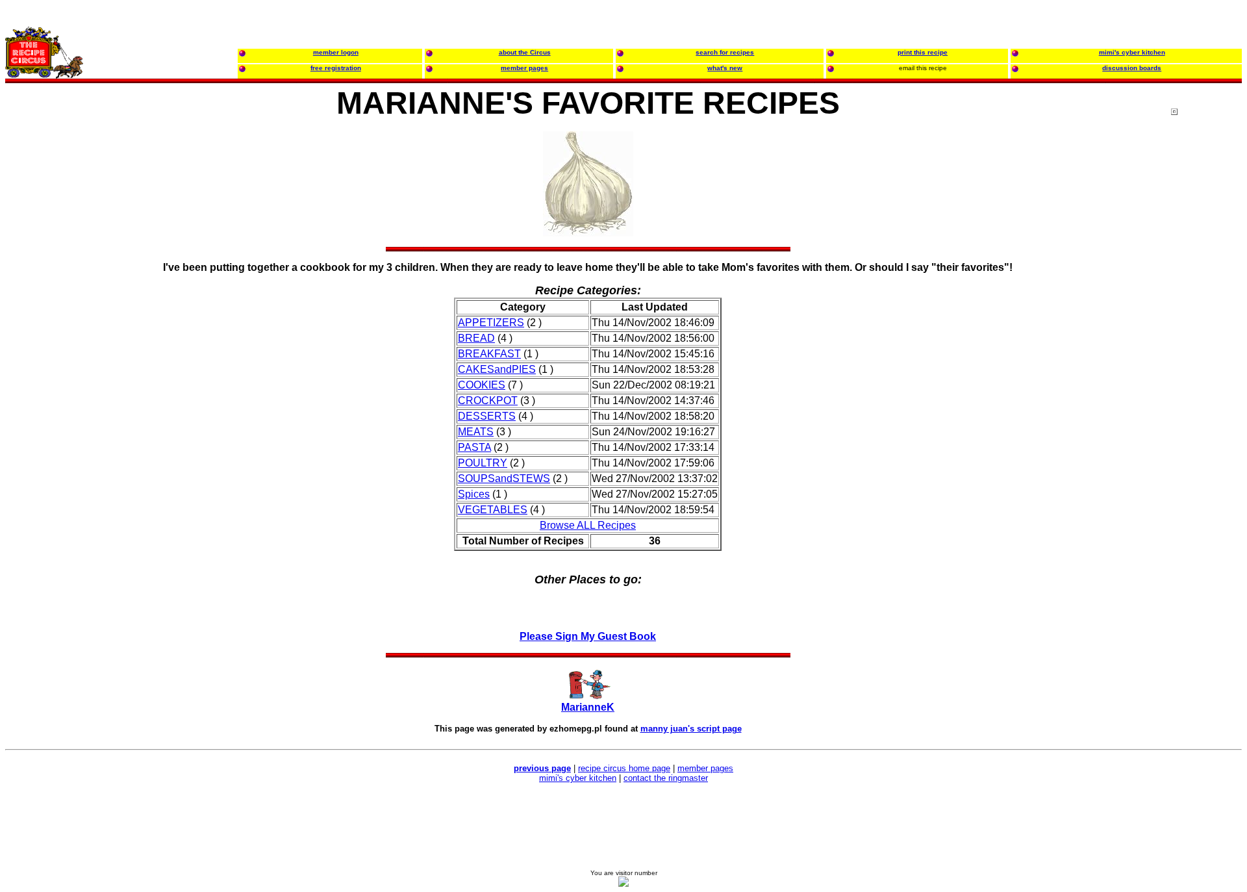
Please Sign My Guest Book (588, 636)
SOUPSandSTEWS (504, 478)
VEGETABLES (492, 509)
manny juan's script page (691, 728)
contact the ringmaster (666, 778)
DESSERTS (487, 416)
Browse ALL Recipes (588, 525)
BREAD (476, 338)
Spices (474, 494)
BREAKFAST (489, 353)
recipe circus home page (624, 768)
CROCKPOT (488, 400)
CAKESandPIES (497, 369)
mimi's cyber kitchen (577, 778)
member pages (705, 768)
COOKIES (481, 384)
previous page (542, 768)
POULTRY (482, 462)
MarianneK (587, 707)
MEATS (476, 431)
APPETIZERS (491, 322)
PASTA (474, 447)
